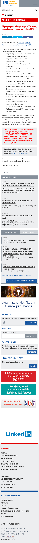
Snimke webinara (29, 232)
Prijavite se (30, 336)
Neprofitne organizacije (9, 469)
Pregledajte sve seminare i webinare (21, 280)
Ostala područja (6, 481)
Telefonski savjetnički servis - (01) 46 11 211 (15, 511)
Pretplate (4, 503)
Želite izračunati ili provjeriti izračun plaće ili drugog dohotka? (19, 319)
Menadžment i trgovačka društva (12, 479)
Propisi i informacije (8, 484)
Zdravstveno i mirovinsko (9, 464)
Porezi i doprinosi (7, 458)
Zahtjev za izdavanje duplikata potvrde (12, 362)
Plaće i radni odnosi (7, 461)
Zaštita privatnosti (7, 516)
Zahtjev (33, 366)
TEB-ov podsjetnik (7, 487)
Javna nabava (5, 476)
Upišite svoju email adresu (9, 332)
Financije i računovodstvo (9, 456)
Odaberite (32, 352)
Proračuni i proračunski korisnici (12, 466)
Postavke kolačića (8, 539)
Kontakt (3, 514)
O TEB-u (3, 505)
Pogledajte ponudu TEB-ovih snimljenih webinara (16, 275)
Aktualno (4, 453)
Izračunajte (31, 322)
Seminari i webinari (10, 232)
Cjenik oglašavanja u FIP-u (9, 508)
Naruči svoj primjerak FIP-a (19, 153)
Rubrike (9, 15)
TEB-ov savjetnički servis (11, 524)
